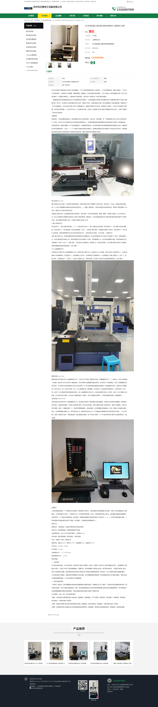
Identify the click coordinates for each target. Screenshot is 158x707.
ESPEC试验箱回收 (32, 63)
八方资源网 (39, 686)
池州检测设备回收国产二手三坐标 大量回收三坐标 (126, 663)
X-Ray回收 (29, 67)
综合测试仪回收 (31, 47)
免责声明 (45, 686)
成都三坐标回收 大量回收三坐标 (100, 663)
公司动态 (86, 15)
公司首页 (31, 15)
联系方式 (113, 15)
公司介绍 (72, 15)
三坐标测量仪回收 (46, 20)
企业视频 (58, 15)
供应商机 (45, 15)
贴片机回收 (29, 31)
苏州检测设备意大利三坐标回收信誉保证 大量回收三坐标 (84, 663)
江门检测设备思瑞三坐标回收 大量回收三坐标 (38, 663)
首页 (32, 20)
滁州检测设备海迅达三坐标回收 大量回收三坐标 (60, 663)
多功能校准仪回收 (32, 59)
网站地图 (58, 686)
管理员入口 (52, 686)
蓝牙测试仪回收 (31, 35)
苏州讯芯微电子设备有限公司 (61, 681)
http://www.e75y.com (53, 614)
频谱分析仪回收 (31, 43)
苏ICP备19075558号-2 (47, 681)
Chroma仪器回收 (31, 55)
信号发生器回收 (31, 39)
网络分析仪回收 (31, 51)
